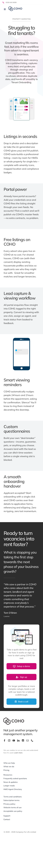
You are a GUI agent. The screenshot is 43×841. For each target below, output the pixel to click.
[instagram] (9, 740)
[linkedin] (18, 740)
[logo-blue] (15, 7)
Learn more (18, 753)
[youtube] (14, 740)
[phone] (32, 740)
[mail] (27, 740)
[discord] (23, 740)
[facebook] (4, 740)
